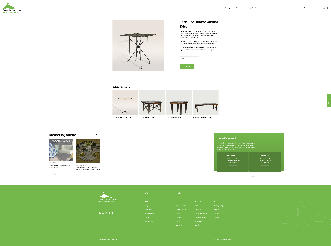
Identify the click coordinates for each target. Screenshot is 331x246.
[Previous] (50, 174)
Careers (147, 217)
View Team (233, 167)
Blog (276, 8)
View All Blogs (95, 135)
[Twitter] (103, 213)
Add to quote (186, 66)
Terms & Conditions (219, 239)
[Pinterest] (109, 213)
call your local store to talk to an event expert (199, 50)
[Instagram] (106, 213)
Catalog (227, 8)
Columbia (264, 156)
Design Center (252, 8)
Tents (238, 8)
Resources (148, 209)
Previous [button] (218, 174)
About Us (288, 8)
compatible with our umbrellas (189, 37)
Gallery (266, 8)
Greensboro (233, 156)
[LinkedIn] (112, 213)
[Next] (55, 174)
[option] (233, 163)
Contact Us (302, 8)
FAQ (146, 202)
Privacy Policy (228, 239)
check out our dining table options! (203, 43)
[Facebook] (100, 213)
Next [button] (223, 174)
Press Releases (150, 213)
